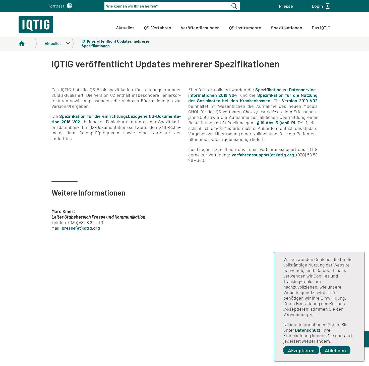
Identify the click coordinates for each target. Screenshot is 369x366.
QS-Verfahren (157, 27)
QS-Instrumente (245, 27)
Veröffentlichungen (200, 27)
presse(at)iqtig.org (81, 228)
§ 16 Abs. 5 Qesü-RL (276, 122)
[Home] (28, 43)
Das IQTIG (321, 27)
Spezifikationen (286, 27)
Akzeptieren (301, 350)
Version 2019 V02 (300, 100)
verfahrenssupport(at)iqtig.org (263, 154)
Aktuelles (125, 27)
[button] (286, 6)
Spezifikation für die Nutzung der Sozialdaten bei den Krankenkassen (253, 97)
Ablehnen (335, 350)
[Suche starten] (235, 6)
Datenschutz (307, 330)
